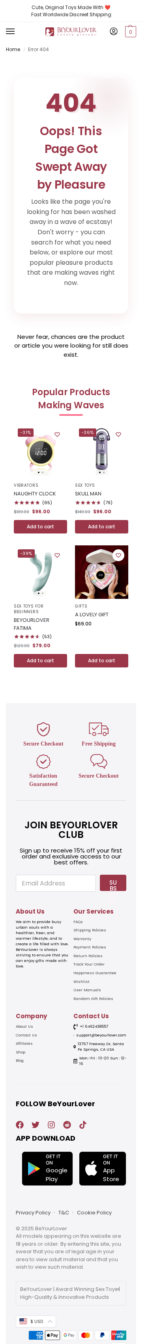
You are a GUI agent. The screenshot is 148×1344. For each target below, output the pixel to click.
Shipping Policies (89, 930)
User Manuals (87, 989)
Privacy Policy (33, 1212)
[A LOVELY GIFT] (101, 572)
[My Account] (113, 32)
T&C (63, 1212)
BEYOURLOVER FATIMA (31, 624)
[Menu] (18, 32)
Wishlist (81, 981)
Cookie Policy (94, 1212)
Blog (20, 1060)
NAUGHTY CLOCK (35, 493)
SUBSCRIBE (113, 884)
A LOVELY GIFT (92, 614)
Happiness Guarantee (94, 972)
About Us (24, 1026)
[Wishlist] (57, 434)
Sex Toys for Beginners (28, 609)
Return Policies (88, 955)
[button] (129, 31)
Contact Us (26, 1035)
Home (13, 49)
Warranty (82, 938)
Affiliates (24, 1043)
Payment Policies (89, 947)
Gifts (81, 606)
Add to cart (40, 526)
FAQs (78, 921)
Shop (20, 1052)
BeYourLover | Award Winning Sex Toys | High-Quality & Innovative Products (70, 1293)
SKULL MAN (88, 493)
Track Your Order (89, 964)
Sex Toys (85, 485)
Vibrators (26, 485)
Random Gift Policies (93, 998)
